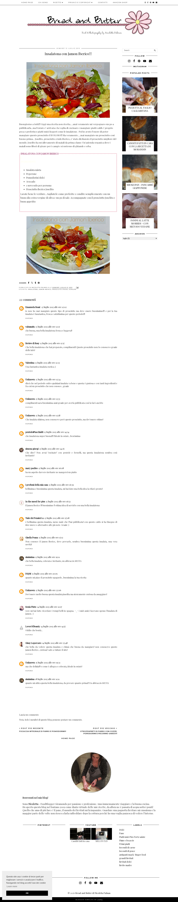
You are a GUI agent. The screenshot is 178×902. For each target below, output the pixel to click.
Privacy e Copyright (79, 2)
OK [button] (27, 893)
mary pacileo (31, 468)
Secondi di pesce (127, 851)
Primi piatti (124, 844)
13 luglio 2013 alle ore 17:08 (56, 518)
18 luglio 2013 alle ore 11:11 (47, 679)
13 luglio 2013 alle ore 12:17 (47, 326)
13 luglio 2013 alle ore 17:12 (51, 537)
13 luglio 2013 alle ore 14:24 (56, 432)
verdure (72, 289)
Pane (121, 833)
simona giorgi (32, 448)
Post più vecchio (98, 731)
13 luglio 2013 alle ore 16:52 (58, 501)
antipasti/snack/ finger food (132, 854)
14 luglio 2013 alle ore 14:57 (53, 626)
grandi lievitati (126, 858)
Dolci (121, 829)
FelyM (28, 573)
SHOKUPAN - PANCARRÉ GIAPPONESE (140, 186)
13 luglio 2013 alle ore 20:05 (44, 573)
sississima (29, 557)
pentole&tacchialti (34, 432)
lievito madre (125, 865)
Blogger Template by (89, 899)
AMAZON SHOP (120, 2)
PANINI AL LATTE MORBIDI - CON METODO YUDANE (140, 223)
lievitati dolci (125, 861)
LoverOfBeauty (32, 626)
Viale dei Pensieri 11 (34, 518)
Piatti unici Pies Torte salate (132, 837)
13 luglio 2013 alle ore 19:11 (47, 557)
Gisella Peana (31, 537)
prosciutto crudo (60, 289)
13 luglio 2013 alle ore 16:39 (61, 484)
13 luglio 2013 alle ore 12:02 (54, 307)
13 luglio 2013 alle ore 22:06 (48, 590)
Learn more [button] (12, 886)
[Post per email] (76, 287)
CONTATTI (103, 2)
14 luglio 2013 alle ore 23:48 (54, 643)
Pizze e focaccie (126, 840)
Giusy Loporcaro (33, 643)
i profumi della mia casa (36, 484)
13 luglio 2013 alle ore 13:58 (48, 415)
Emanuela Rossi (33, 307)
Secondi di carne (127, 847)
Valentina (29, 362)
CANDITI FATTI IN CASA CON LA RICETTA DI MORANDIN (140, 146)
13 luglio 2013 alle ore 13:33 (48, 398)
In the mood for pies (35, 501)
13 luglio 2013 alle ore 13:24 (48, 379)
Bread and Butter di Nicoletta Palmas (92, 893)
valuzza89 (30, 326)
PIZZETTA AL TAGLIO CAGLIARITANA (139, 109)
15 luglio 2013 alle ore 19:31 (48, 662)
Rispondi (29, 318)
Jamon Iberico (45, 289)
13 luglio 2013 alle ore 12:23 (47, 362)
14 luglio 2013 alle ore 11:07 (49, 606)
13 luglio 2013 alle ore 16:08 (51, 468)
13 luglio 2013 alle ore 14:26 (52, 448)
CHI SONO (43, 2)
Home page (27, 2)
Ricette (57, 2)
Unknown (30, 379)
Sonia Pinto (30, 606)
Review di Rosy (32, 343)
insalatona (33, 289)
